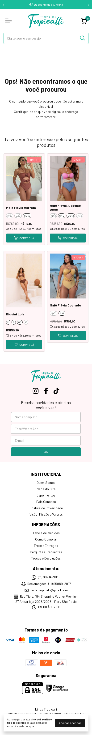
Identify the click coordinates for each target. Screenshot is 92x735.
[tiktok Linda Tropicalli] (56, 391)
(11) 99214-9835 (49, 577)
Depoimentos (46, 495)
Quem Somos (46, 483)
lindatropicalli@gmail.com (49, 590)
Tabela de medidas (46, 533)
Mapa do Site (46, 489)
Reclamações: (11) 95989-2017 (49, 584)
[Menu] (9, 21)
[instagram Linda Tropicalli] (35, 391)
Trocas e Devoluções (46, 558)
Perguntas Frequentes (46, 552)
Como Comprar (46, 539)
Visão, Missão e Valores (46, 514)
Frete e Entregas (46, 546)
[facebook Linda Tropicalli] (46, 391)
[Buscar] (82, 38)
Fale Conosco (46, 502)
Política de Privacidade (46, 508)
